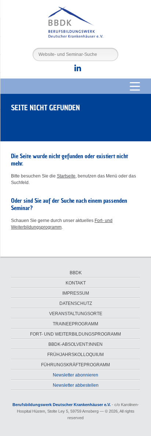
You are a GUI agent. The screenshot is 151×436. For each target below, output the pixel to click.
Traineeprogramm (75, 323)
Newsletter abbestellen (76, 385)
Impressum (75, 293)
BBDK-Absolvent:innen (75, 344)
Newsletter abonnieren (75, 375)
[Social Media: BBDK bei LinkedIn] (75, 69)
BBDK (76, 272)
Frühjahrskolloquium (75, 354)
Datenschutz (75, 303)
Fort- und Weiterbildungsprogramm (75, 334)
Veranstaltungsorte (75, 313)
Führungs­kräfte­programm (75, 364)
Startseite (66, 176)
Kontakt (76, 283)
